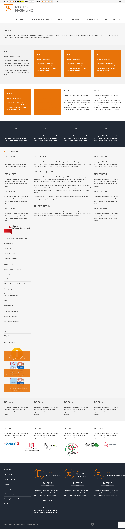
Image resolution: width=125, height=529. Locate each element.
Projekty (6, 484)
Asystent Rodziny (9, 243)
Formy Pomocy (8, 474)
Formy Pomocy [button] (92, 19)
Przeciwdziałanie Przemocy (12, 279)
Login (115, 1)
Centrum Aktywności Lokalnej (12, 269)
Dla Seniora (7, 300)
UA (119, 19)
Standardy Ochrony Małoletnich (13, 499)
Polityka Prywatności (10, 489)
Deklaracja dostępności (10, 494)
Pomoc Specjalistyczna (10, 479)
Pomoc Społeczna (9, 326)
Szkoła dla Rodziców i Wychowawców (15, 284)
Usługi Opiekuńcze (9, 336)
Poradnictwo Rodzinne (10, 258)
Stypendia (7, 331)
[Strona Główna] (17, 19)
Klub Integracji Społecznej (11, 274)
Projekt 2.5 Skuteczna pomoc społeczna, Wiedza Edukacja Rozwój (16, 294)
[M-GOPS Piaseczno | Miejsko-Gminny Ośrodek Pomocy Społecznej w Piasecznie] (18, 8)
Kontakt (113, 19)
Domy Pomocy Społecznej (11, 321)
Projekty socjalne (9, 289)
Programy (75, 19)
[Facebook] (92, 524)
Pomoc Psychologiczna (10, 253)
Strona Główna (8, 469)
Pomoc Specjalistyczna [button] (41, 19)
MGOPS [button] (22, 19)
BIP (106, 19)
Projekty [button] (61, 19)
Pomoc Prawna (8, 248)
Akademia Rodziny (9, 305)
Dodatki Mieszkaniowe (10, 316)
